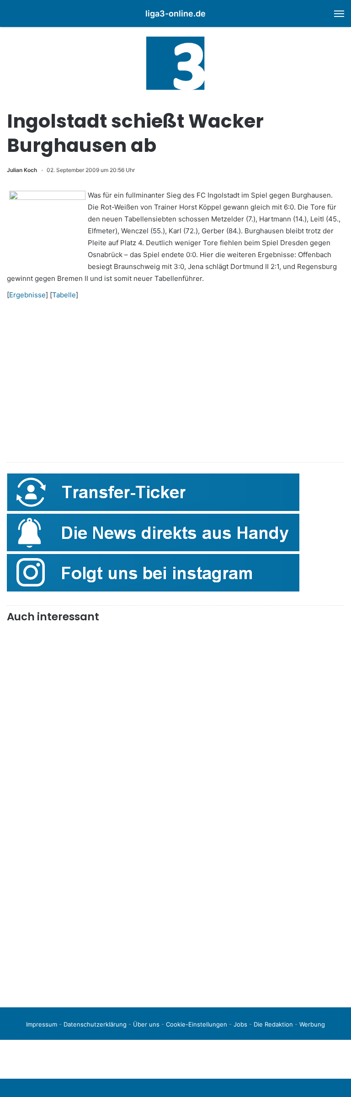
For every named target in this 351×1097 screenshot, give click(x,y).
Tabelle (64, 294)
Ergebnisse (27, 294)
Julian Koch (22, 170)
